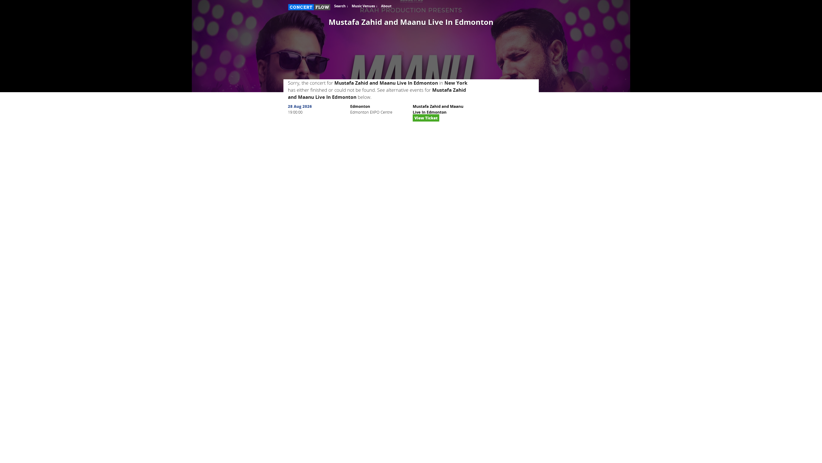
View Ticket (426, 117)
